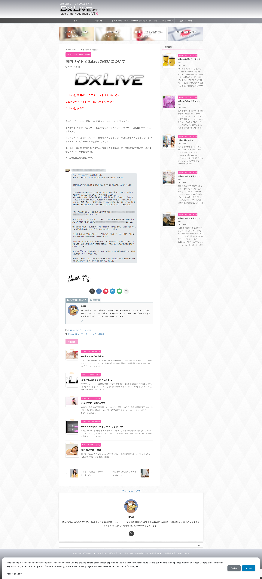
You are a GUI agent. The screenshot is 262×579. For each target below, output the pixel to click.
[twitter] (92, 291)
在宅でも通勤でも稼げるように (96, 379)
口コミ (102, 334)
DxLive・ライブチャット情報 (79, 330)
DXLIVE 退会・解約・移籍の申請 (131, 553)
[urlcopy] (126, 291)
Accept (248, 568)
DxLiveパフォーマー (76, 334)
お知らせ (98, 21)
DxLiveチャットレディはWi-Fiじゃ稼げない (102, 426)
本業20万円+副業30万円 (93, 403)
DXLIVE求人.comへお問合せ (104, 553)
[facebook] (99, 291)
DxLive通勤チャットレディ (142, 21)
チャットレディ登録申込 (163, 21)
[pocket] (105, 291)
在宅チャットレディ (120, 21)
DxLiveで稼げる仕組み (92, 356)
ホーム (76, 21)
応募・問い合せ (185, 21)
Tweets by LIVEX (131, 491)
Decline (234, 568)
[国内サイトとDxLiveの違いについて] (112, 291)
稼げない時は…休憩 (91, 449)
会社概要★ (169, 553)
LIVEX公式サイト (183, 553)
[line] (119, 291)
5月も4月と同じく (186, 140)
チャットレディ (92, 334)
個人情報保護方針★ (153, 553)
